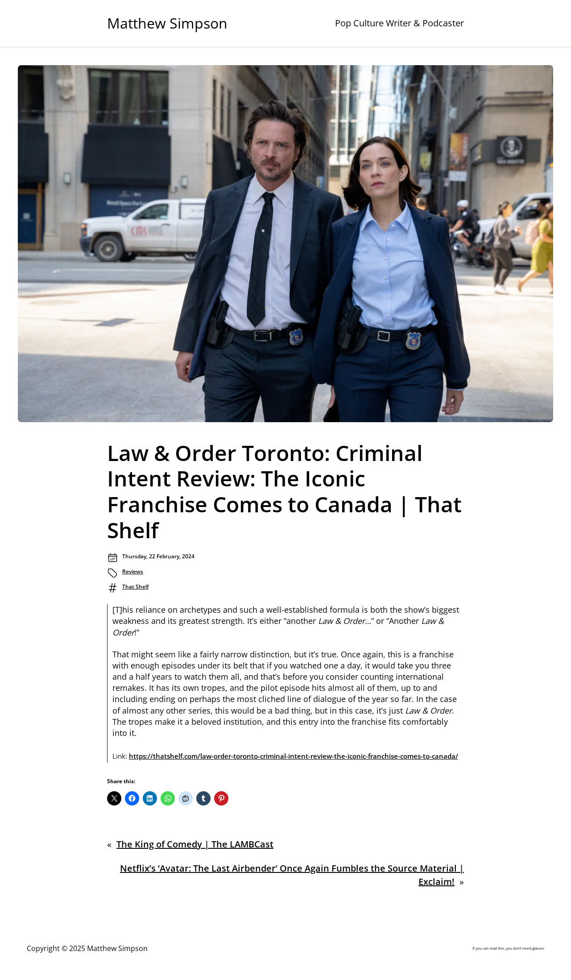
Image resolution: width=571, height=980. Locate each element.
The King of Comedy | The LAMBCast (194, 844)
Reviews (132, 571)
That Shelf (135, 586)
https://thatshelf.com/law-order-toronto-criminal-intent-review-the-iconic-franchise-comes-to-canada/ (293, 756)
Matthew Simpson (167, 23)
